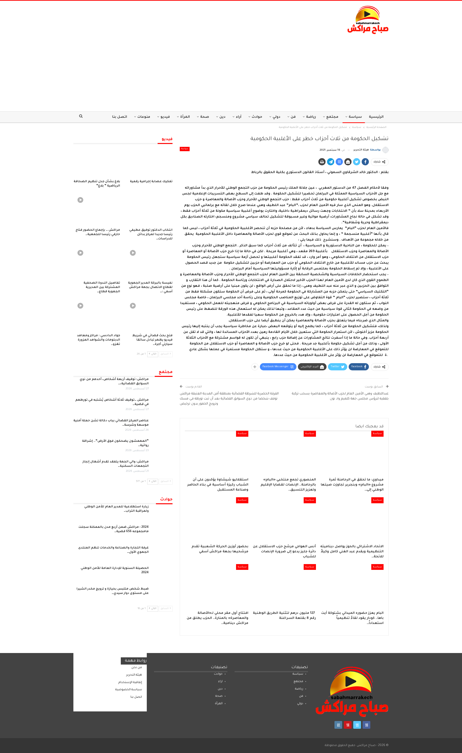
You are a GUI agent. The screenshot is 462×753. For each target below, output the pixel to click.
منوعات (143, 117)
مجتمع (332, 117)
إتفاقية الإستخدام (130, 682)
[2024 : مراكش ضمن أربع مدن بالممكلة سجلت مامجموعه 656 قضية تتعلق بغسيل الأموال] (162, 533)
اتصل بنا (119, 117)
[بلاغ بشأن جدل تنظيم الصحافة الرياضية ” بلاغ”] (96, 160)
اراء (220, 681)
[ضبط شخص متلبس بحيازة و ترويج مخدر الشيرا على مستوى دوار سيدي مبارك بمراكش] (162, 594)
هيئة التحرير (134, 675)
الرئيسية (376, 117)
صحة (204, 117)
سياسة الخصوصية (128, 689)
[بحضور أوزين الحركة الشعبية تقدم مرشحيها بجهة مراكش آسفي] (216, 519)
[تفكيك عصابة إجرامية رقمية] (149, 160)
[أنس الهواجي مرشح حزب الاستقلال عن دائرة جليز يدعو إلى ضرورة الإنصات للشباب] (284, 519)
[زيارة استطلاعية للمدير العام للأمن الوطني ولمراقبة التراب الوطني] (162, 512)
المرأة (185, 117)
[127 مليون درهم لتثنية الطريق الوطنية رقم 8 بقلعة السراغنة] (284, 586)
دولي (276, 117)
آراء (238, 117)
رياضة (311, 117)
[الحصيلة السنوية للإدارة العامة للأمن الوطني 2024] (162, 574)
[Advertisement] (231, 70)
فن (293, 117)
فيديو (165, 117)
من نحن (136, 667)
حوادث (257, 117)
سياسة (355, 117)
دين (222, 117)
